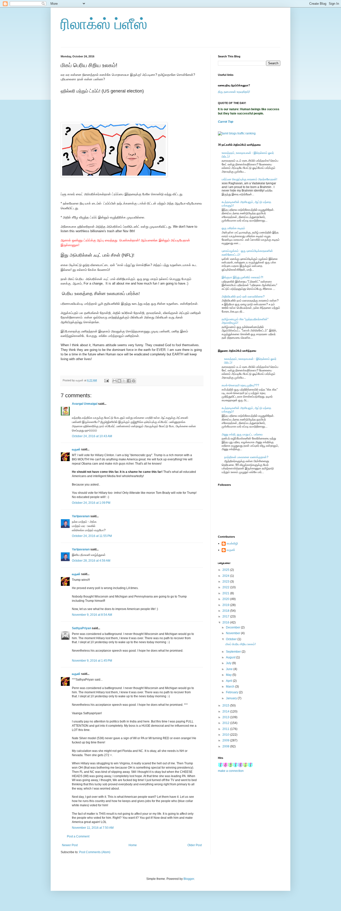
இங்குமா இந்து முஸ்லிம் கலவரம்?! (242, 277)
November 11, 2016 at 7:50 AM (93, 827)
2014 (226, 711)
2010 (226, 734)
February (232, 692)
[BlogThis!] (119, 380)
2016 (226, 622)
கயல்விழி (232, 543)
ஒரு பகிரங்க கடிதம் (233, 228)
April (229, 681)
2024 (226, 576)
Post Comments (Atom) (94, 852)
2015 (226, 705)
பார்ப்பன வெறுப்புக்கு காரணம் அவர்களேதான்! (249, 179)
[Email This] (114, 380)
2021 (226, 593)
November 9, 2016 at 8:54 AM (92, 614)
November (233, 633)
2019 (226, 605)
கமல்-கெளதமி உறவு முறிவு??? (240, 385)
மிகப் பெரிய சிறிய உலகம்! (240, 644)
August (231, 657)
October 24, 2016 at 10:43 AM (92, 436)
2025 (226, 570)
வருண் (76, 449)
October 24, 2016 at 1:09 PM (91, 503)
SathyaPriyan (81, 628)
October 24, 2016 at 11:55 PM (92, 536)
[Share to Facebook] (128, 380)
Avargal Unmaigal (84, 403)
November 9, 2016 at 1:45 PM (92, 660)
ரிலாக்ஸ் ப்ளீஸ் (104, 24)
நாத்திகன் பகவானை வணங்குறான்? (246, 457)
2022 (226, 587)
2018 (226, 610)
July (229, 663)
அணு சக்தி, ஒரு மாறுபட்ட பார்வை (242, 434)
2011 (226, 729)
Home (133, 845)
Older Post (194, 845)
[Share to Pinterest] (133, 380)
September (234, 651)
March (230, 686)
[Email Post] (106, 380)
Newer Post (70, 845)
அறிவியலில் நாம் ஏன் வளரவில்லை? (243, 296)
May (229, 675)
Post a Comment (78, 836)
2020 (226, 599)
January (232, 698)
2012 (226, 723)
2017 (226, 616)
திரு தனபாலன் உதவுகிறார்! (234, 92)
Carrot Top (225, 121)
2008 (226, 746)
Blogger (188, 879)
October (231, 639)
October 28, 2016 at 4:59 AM (91, 560)
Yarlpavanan (81, 516)
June (229, 669)
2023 (226, 581)
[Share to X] (124, 380)
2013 (226, 717)
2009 (226, 740)
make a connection (231, 771)
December (233, 627)
